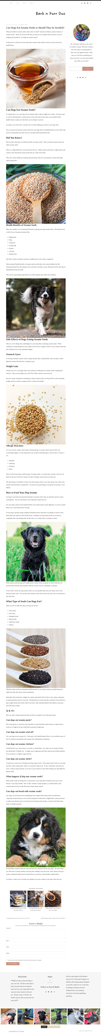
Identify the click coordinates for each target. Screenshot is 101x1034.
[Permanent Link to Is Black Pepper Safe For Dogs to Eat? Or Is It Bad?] (53, 891)
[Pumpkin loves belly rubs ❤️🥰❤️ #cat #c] (76, 1016)
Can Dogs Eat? (10, 24)
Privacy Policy (50, 982)
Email (7, 946)
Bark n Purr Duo (50, 13)
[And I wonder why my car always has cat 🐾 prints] (25, 1016)
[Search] (87, 69)
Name (7, 940)
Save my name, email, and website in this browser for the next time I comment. (25, 960)
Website (7, 953)
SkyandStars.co (88, 1030)
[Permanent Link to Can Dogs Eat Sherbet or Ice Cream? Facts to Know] (35, 891)
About (50, 980)
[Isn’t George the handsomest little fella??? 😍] (59, 1016)
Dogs (16, 24)
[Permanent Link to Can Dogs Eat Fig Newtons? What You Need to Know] (18, 891)
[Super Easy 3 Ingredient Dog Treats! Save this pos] (9, 1016)
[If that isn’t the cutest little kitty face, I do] (92, 1016)
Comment (8, 928)
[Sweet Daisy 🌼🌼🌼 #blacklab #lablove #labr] (42, 1016)
